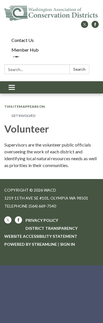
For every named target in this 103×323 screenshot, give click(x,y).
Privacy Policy (41, 220)
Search (79, 69)
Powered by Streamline (30, 244)
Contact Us (22, 40)
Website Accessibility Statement (40, 236)
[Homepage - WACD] (51, 13)
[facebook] (95, 26)
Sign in (67, 244)
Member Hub (25, 49)
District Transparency (51, 228)
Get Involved (23, 115)
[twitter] (84, 26)
